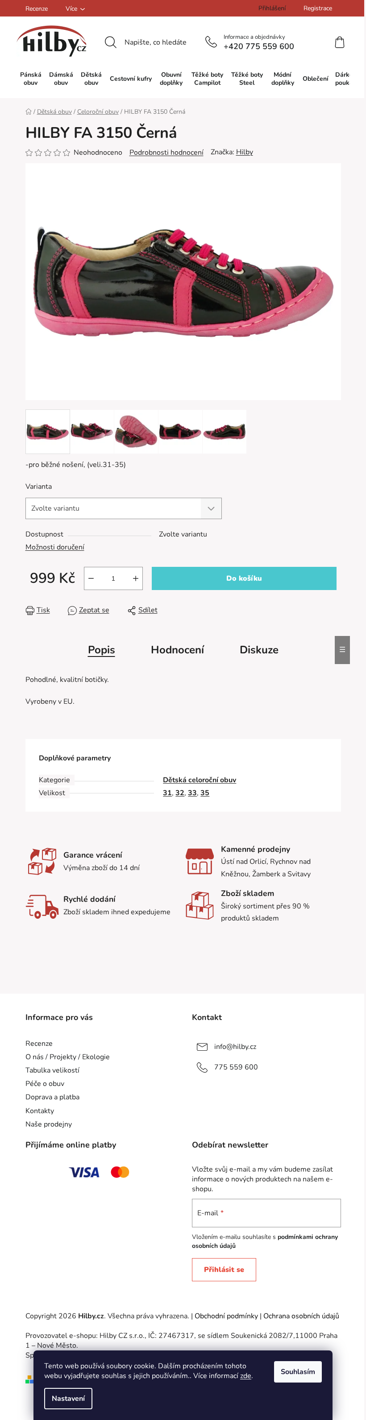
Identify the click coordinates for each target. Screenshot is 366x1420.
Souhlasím (298, 1372)
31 (167, 793)
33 (192, 793)
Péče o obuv (44, 1084)
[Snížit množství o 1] (91, 578)
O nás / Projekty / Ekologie (67, 1057)
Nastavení (68, 1398)
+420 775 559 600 (259, 46)
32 (179, 793)
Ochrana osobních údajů (301, 1316)
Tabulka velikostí (52, 1070)
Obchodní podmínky (226, 1316)
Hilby (244, 152)
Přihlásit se (224, 1270)
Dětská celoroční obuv (199, 780)
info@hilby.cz (235, 1047)
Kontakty (39, 1111)
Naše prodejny (48, 1124)
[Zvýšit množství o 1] (135, 578)
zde (245, 1376)
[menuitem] (31, 79)
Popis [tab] (101, 650)
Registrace (318, 8)
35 (204, 793)
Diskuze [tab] (259, 650)
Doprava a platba (52, 1097)
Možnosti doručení (54, 547)
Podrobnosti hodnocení (166, 152)
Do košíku (244, 578)
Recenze (36, 8)
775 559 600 (236, 1067)
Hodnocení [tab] (177, 650)
